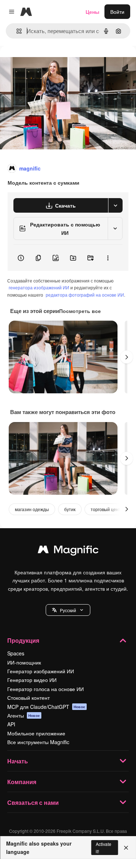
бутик (69, 509)
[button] (68, 610)
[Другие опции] (107, 257)
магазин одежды (32, 509)
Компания (21, 782)
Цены (92, 11)
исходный (48, 62)
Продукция (23, 640)
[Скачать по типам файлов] (115, 205)
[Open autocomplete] (16, 31)
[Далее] (126, 357)
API (11, 724)
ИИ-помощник (24, 662)
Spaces (15, 653)
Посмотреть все (80, 310)
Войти (117, 11)
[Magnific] (68, 551)
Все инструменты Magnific (38, 742)
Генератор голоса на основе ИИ (45, 689)
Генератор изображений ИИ (40, 671)
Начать (17, 761)
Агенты (23, 715)
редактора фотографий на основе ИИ (85, 295)
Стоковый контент (28, 697)
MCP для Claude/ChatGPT (46, 706)
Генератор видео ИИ (32, 679)
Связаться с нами (33, 802)
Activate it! (103, 847)
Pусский (68, 610)
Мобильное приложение (36, 733)
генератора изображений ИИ (39, 287)
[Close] (126, 847)
